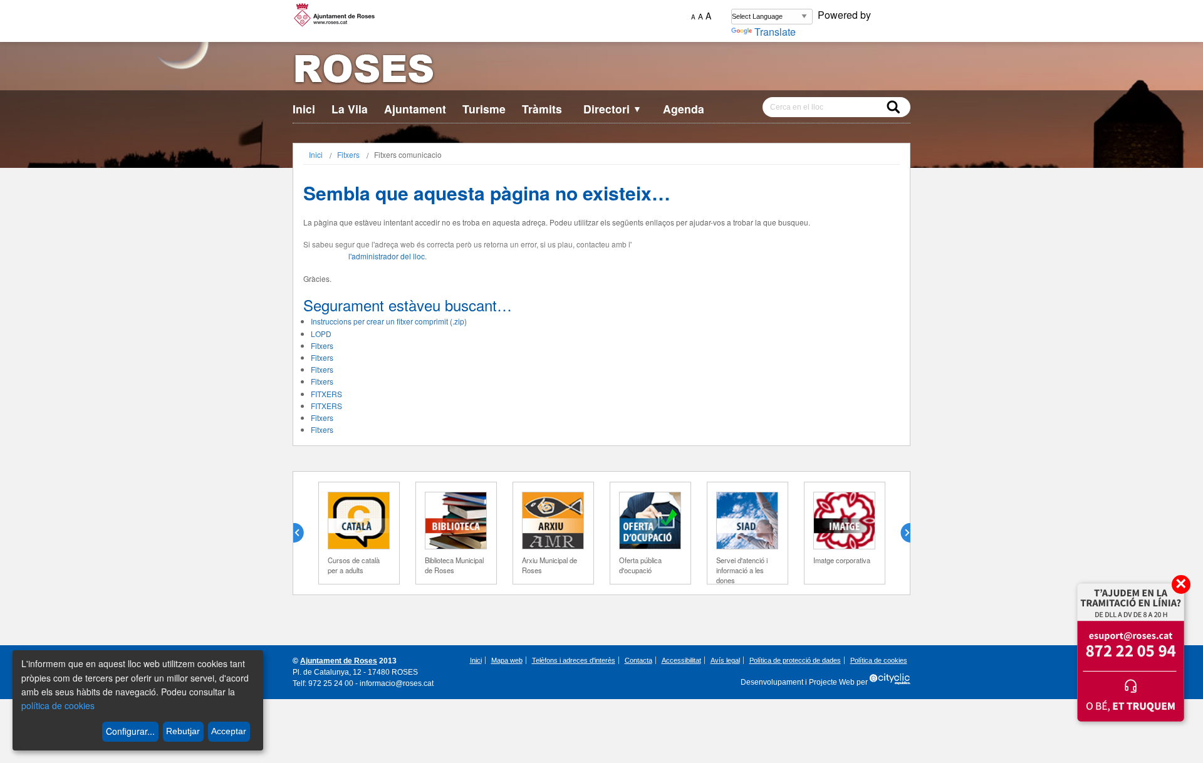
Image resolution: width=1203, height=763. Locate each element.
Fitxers (348, 154)
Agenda (683, 109)
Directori (612, 109)
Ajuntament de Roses (338, 661)
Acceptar (228, 731)
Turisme (484, 109)
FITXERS (326, 393)
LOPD (321, 333)
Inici (304, 109)
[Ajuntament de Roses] (601, 71)
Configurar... (130, 731)
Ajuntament (415, 109)
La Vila (349, 109)
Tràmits (542, 109)
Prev (303, 533)
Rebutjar (183, 731)
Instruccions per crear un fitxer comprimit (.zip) (389, 321)
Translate (775, 31)
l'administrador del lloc (386, 256)
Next (900, 533)
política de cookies (58, 705)
